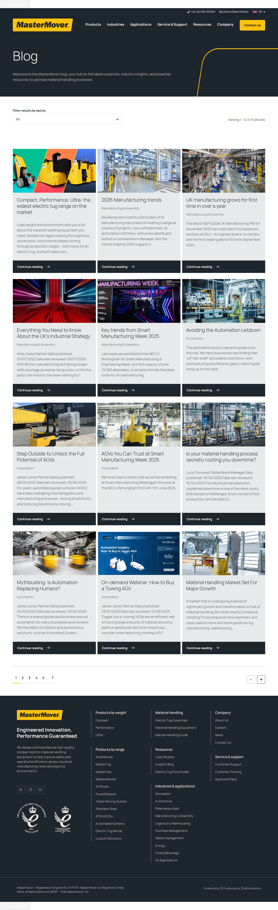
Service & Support (172, 24)
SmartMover (104, 757)
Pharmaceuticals (167, 808)
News (219, 735)
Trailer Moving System (111, 801)
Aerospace (163, 793)
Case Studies (164, 757)
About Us (221, 720)
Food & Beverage (167, 853)
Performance (105, 727)
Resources (202, 24)
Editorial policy (252, 888)
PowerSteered (106, 794)
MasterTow (104, 772)
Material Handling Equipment (175, 727)
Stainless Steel (106, 809)
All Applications (166, 860)
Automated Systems (110, 823)
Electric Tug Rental (109, 831)
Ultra (99, 735)
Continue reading (30, 267)
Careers (220, 727)
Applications (140, 24)
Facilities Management (171, 831)
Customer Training (228, 772)
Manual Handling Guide (171, 735)
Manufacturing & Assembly (121, 208)
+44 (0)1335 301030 (203, 11)
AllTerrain (102, 786)
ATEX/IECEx (104, 816)
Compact (102, 720)
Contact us (252, 25)
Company (225, 24)
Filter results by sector (29, 110)
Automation (194, 338)
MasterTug (103, 764)
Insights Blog (164, 764)
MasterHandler (106, 779)
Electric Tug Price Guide (172, 772)
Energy (160, 845)
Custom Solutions (108, 838)
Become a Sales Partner (234, 11)
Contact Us (223, 742)
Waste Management (169, 838)
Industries (115, 24)
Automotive (163, 801)
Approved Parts (226, 779)
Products (93, 24)
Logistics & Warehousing (172, 823)
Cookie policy (211, 888)
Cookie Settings (15, 4)
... (48, 677)
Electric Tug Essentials (171, 720)
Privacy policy (231, 888)
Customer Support (228, 764)
